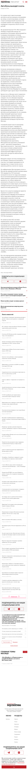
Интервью (16, 726)
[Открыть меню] (26, 2)
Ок (14, 767)
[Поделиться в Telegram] (8, 281)
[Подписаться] (20, 281)
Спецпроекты (17, 734)
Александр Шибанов (8, 272)
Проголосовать (6, 642)
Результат (15, 642)
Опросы (16, 742)
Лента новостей (7, 314)
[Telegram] (8, 609)
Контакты (8, 719)
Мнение (16, 729)
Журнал (16, 736)
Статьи (15, 721)
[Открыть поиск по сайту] (23, 2)
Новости (16, 719)
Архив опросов (14, 645)
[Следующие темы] (26, 652)
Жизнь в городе (17, 731)
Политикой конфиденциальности (13, 763)
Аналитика (16, 724)
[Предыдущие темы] (24, 652)
